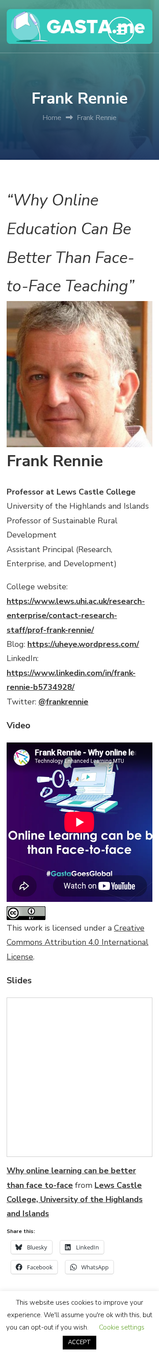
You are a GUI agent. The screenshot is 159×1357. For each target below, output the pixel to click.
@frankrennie (63, 701)
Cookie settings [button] (121, 1327)
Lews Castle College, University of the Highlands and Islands (75, 1199)
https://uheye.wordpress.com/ (83, 644)
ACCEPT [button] (79, 1342)
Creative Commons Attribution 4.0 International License (77, 942)
